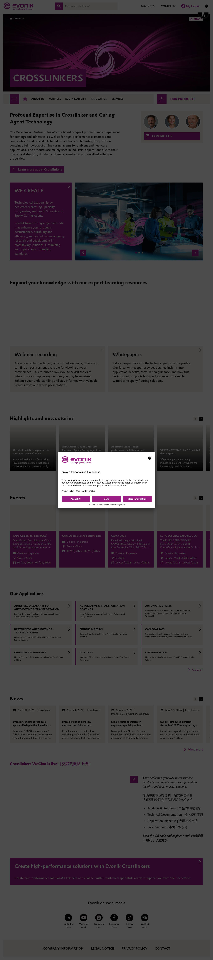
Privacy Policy (68, 491)
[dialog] (106, 480)
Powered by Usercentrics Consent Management (106, 505)
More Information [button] (137, 499)
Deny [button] (106, 499)
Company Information (85, 491)
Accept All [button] (75, 499)
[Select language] (150, 458)
